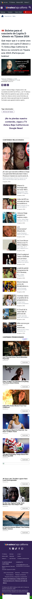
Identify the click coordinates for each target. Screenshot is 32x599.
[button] (28, 594)
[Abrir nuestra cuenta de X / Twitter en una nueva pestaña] (10, 548)
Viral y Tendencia (20, 12)
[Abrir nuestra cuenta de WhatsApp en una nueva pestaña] (22, 548)
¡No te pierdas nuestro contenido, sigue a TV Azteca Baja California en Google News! (16, 123)
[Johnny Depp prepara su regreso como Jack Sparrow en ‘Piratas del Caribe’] (9, 218)
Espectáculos (8, 16)
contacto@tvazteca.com (22, 564)
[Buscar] (29, 7)
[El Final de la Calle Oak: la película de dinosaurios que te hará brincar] (9, 314)
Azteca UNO (19, 2)
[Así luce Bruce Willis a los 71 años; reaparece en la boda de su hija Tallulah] (9, 245)
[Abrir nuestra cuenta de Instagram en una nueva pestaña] (13, 548)
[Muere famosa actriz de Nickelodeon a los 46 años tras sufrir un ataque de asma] (9, 287)
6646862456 (19, 566)
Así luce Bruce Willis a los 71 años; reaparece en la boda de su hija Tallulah (23, 245)
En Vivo (28, 12)
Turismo (10, 12)
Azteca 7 (26, 2)
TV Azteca (12, 2)
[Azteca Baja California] (16, 7)
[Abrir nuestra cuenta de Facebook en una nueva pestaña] (19, 548)
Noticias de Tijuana (8, 111)
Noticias (3, 12)
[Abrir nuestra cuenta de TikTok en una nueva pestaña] (16, 548)
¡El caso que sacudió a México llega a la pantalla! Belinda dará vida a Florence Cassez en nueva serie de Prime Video (16, 175)
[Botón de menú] (2, 8)
